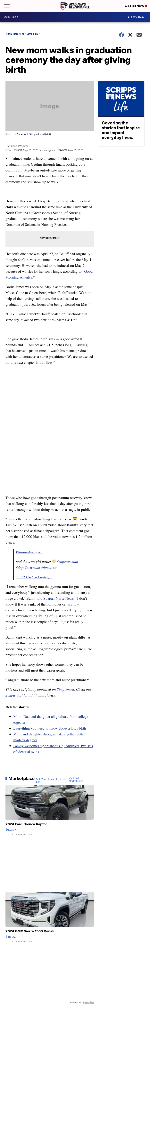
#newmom (32, 567)
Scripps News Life (23, 34)
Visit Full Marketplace (76, 779)
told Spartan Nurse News (55, 598)
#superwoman (67, 561)
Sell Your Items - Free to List (50, 780)
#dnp (20, 567)
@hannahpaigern (29, 551)
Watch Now (134, 6)
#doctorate (49, 567)
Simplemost (65, 689)
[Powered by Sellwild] (88, 1002)
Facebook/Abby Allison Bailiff (34, 134)
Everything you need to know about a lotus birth (49, 728)
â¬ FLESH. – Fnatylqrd (34, 576)
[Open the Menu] (6, 6)
